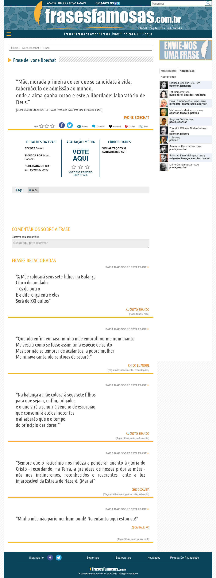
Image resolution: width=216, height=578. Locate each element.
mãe (146, 314)
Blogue (147, 34)
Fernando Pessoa (179, 146)
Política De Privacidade (184, 557)
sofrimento (142, 438)
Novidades (153, 557)
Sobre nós (92, 557)
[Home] (108, 16)
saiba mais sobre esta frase (127, 267)
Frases (68, 34)
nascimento (127, 370)
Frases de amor (87, 34)
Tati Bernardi (176, 92)
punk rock (142, 539)
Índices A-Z (130, 34)
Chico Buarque (138, 365)
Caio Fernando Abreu (181, 101)
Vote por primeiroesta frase (81, 173)
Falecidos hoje (168, 76)
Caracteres (111, 152)
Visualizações (112, 148)
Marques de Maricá (180, 110)
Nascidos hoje (187, 70)
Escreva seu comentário (25, 236)
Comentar (101, 126)
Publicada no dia (37, 166)
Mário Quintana (178, 164)
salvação (143, 494)
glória (128, 494)
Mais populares (169, 70)
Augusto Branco (137, 309)
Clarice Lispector (179, 83)
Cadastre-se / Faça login (66, 2)
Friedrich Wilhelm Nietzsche (185, 128)
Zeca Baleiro (140, 527)
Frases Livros (110, 34)
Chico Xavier (140, 489)
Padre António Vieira (181, 155)
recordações (141, 370)
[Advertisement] (84, 207)
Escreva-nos (123, 557)
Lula (171, 137)
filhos (139, 314)
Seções (30, 148)
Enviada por (33, 155)
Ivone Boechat (136, 117)
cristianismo (117, 494)
